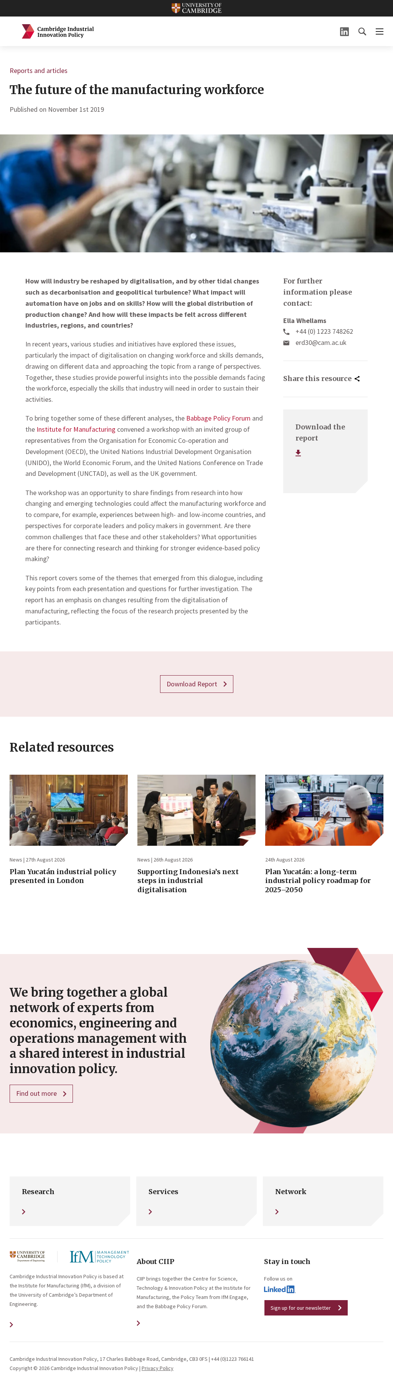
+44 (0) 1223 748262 (324, 331)
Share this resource (317, 378)
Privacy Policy (157, 1368)
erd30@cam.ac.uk (321, 342)
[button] (362, 31)
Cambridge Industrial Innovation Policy (58, 31)
